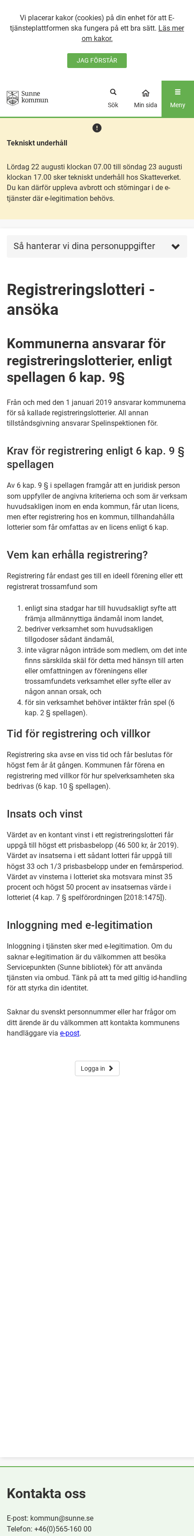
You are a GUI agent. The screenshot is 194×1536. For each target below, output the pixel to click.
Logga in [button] (93, 1068)
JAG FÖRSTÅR (97, 60)
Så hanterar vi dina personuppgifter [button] (84, 246)
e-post (69, 1033)
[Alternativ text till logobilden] (28, 98)
